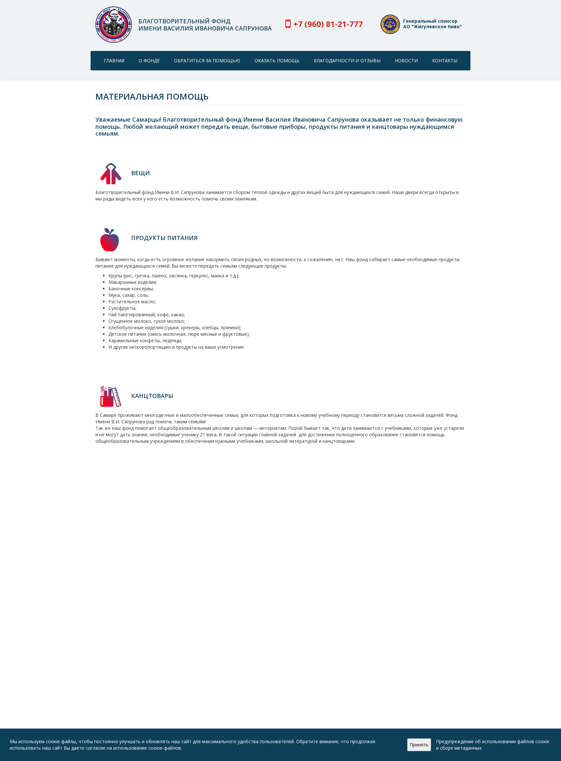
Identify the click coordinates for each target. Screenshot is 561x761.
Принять (419, 745)
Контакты (444, 60)
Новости (406, 60)
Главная (114, 60)
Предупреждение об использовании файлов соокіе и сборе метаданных (492, 744)
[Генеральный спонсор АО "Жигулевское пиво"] (390, 32)
